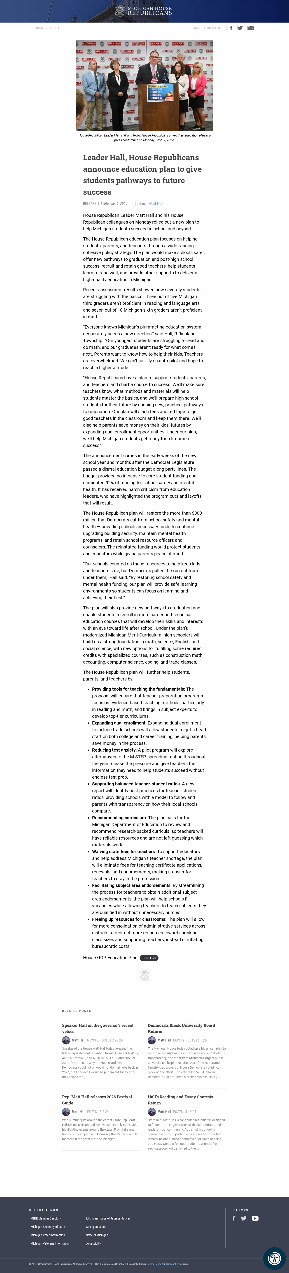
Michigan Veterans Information (50, 1243)
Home (39, 28)
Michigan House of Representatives (108, 1218)
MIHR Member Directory (46, 1218)
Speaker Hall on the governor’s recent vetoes (97, 1028)
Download (149, 958)
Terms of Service (174, 1264)
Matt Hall (156, 203)
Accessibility (94, 1243)
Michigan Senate (96, 1227)
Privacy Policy (154, 1264)
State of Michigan (97, 1235)
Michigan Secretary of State (48, 1227)
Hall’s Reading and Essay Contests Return (180, 1100)
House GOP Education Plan (110, 957)
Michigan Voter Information (48, 1235)
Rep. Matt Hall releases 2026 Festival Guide (97, 1100)
